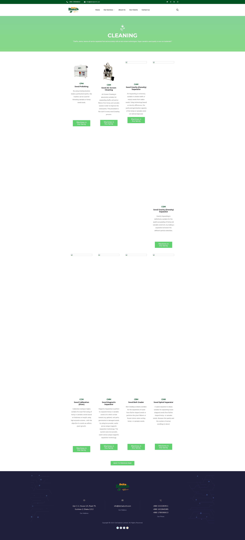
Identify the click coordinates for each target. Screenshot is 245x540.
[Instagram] (127, 528)
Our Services (108, 10)
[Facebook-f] (121, 528)
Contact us (146, 10)
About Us (121, 10)
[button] (81, 123)
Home (97, 10)
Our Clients (133, 10)
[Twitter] (117, 528)
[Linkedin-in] (124, 528)
